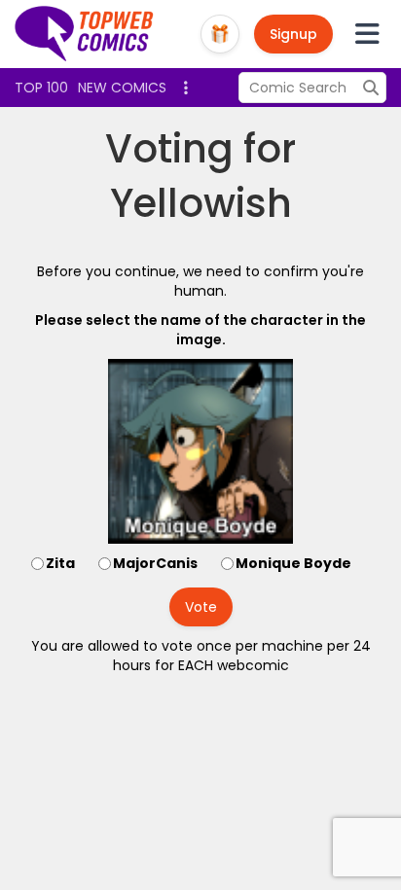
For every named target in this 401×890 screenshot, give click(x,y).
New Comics (122, 87)
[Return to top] (85, 34)
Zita (60, 563)
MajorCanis (155, 563)
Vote (201, 607)
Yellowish (201, 203)
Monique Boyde (293, 563)
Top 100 (41, 87)
